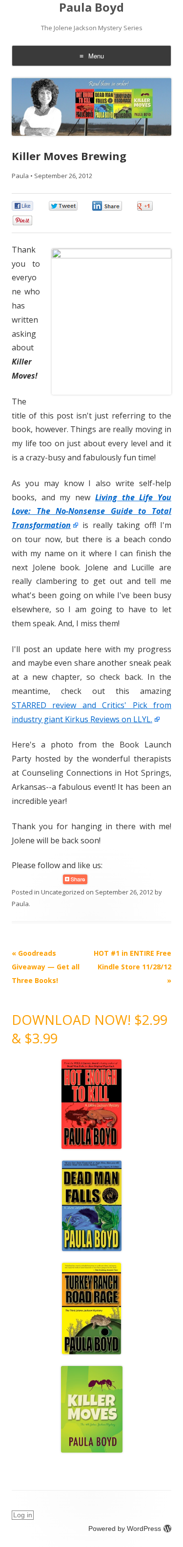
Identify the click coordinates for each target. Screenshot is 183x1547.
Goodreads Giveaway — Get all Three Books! (46, 966)
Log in (22, 1515)
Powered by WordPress (124, 1528)
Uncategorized (62, 892)
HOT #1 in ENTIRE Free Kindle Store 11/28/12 (132, 966)
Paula (20, 175)
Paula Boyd (91, 7)
